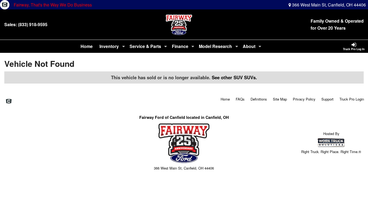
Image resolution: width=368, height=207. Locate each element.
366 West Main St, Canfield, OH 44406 (328, 5)
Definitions (259, 99)
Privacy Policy (304, 99)
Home (87, 46)
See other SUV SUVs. (234, 77)
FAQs (240, 99)
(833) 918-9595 (32, 24)
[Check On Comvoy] (4, 5)
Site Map (280, 99)
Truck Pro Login (351, 99)
